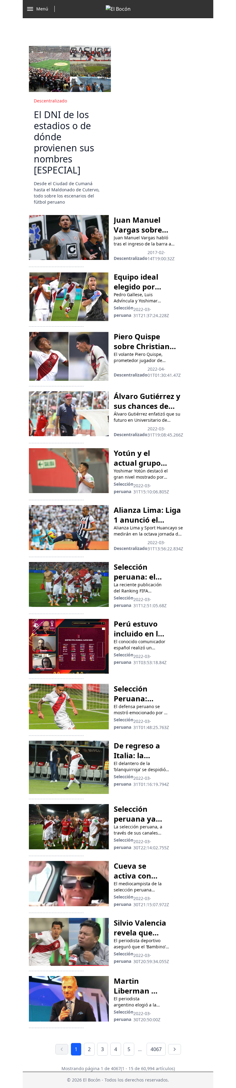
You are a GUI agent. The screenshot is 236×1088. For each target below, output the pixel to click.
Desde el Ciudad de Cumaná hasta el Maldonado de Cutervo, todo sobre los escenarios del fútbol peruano (67, 193)
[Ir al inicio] (118, 9)
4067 (156, 1049)
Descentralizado (50, 101)
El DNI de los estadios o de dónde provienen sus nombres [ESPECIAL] (64, 142)
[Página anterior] (61, 1049)
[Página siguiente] (174, 1049)
